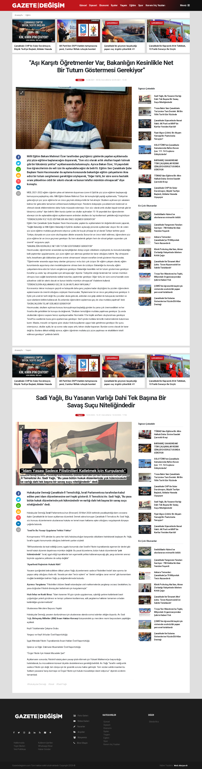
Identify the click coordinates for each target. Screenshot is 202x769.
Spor (140, 5)
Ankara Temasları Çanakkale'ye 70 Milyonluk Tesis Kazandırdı (166, 240)
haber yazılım (118, 765)
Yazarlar (81, 726)
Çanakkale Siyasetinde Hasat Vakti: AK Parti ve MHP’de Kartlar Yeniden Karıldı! (168, 123)
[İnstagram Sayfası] (25, 732)
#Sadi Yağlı (61, 684)
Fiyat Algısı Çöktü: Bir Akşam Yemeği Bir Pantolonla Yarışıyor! (167, 136)
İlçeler (114, 5)
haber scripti (106, 765)
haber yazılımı (82, 765)
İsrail (48, 512)
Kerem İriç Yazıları (155, 5)
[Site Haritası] (46, 732)
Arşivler (81, 732)
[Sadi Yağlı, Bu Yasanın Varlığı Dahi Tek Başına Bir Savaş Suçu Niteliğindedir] (74, 453)
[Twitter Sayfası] (20, 732)
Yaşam (123, 5)
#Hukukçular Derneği (36, 684)
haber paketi (94, 765)
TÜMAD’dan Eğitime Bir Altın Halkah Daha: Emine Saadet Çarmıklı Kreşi (167, 178)
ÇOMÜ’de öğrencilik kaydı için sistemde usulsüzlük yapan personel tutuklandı (168, 289)
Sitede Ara (154, 721)
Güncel (83, 5)
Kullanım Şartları (45, 743)
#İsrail (51, 684)
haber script (130, 765)
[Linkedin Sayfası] (36, 732)
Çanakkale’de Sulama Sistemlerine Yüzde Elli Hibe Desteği (167, 301)
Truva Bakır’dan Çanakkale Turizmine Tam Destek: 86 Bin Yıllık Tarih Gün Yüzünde (168, 111)
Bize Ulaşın (82, 743)
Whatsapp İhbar (45, 746)
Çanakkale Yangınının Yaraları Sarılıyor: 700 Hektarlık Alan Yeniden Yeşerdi (168, 228)
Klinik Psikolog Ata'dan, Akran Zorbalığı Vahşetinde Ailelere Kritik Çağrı (168, 252)
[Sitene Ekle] (52, 732)
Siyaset (93, 5)
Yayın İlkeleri (19, 746)
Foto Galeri (82, 715)
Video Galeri (83, 721)
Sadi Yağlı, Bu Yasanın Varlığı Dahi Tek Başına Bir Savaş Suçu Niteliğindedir (167, 99)
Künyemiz (82, 737)
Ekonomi (104, 5)
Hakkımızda (19, 743)
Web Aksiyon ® (181, 765)
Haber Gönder (44, 749)
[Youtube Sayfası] (31, 732)
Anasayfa (19, 15)
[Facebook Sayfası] (15, 732)
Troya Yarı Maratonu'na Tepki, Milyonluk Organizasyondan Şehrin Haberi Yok (168, 277)
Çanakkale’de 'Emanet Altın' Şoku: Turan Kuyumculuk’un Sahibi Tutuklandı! (167, 264)
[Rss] (41, 732)
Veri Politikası (20, 749)
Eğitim (132, 5)
